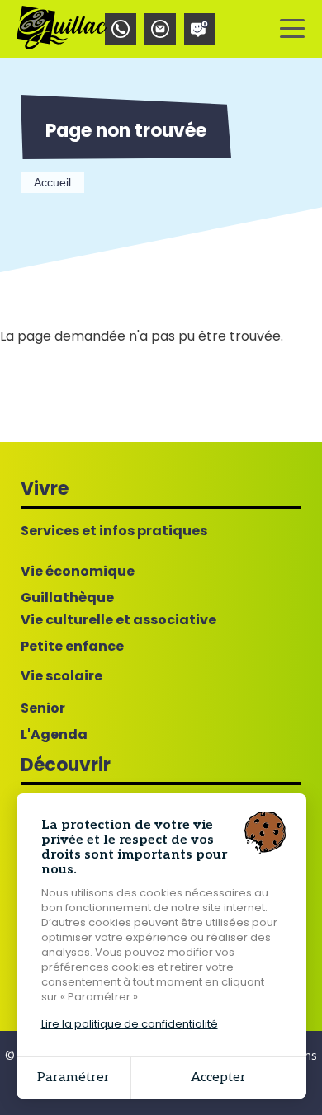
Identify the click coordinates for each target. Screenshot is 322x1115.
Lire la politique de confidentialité (129, 1024)
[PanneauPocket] (199, 29)
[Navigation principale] (292, 28)
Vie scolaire (61, 676)
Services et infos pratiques (114, 531)
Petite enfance (72, 646)
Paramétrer (73, 1077)
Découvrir (66, 765)
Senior (43, 708)
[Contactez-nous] (160, 29)
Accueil (52, 182)
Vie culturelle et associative (118, 620)
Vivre (45, 488)
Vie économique (78, 571)
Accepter (218, 1077)
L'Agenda (54, 734)
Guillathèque (67, 597)
